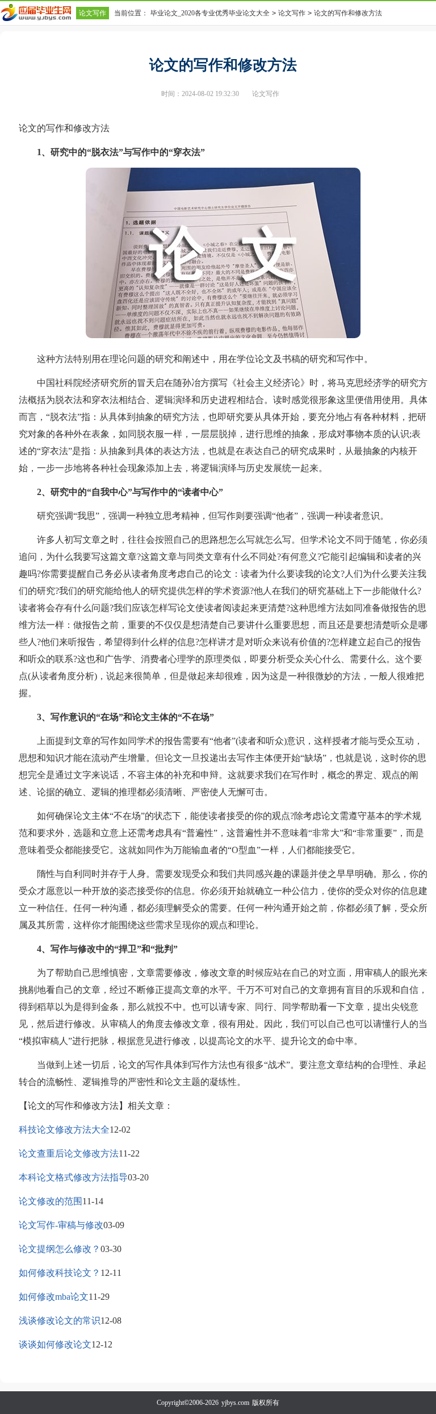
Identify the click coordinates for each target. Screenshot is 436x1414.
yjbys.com (235, 1403)
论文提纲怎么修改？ (59, 1249)
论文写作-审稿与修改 (61, 1225)
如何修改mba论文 (54, 1296)
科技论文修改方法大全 (64, 1129)
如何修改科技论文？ (59, 1273)
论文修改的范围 (50, 1201)
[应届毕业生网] (38, 12)
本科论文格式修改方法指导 (73, 1177)
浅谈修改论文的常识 (59, 1320)
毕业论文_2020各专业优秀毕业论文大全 (210, 13)
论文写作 (92, 13)
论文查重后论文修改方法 (69, 1153)
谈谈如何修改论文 (55, 1344)
